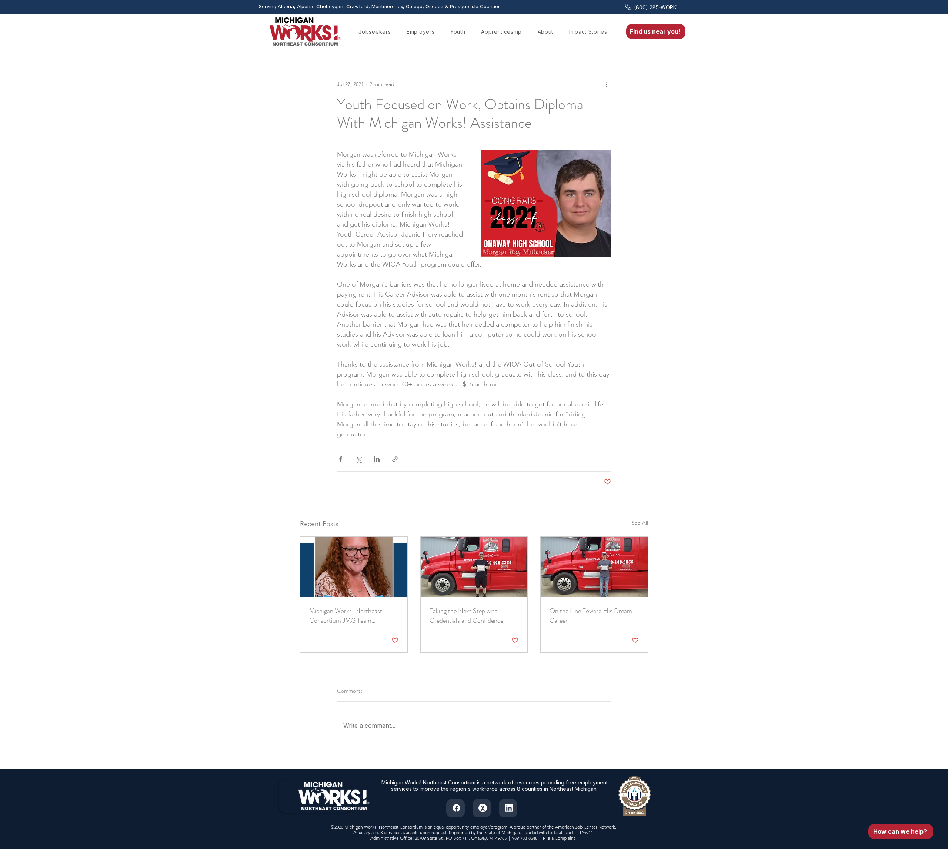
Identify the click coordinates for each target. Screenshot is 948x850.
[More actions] (606, 84)
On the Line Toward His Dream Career (591, 615)
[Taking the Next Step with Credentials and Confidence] (474, 567)
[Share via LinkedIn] (376, 459)
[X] (482, 808)
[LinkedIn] (508, 808)
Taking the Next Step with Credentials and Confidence (466, 615)
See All (640, 522)
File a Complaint (559, 838)
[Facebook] (455, 808)
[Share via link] (394, 459)
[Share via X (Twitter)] (358, 459)
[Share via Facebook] (340, 459)
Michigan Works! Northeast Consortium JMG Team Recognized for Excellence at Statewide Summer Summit (347, 615)
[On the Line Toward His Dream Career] (594, 567)
